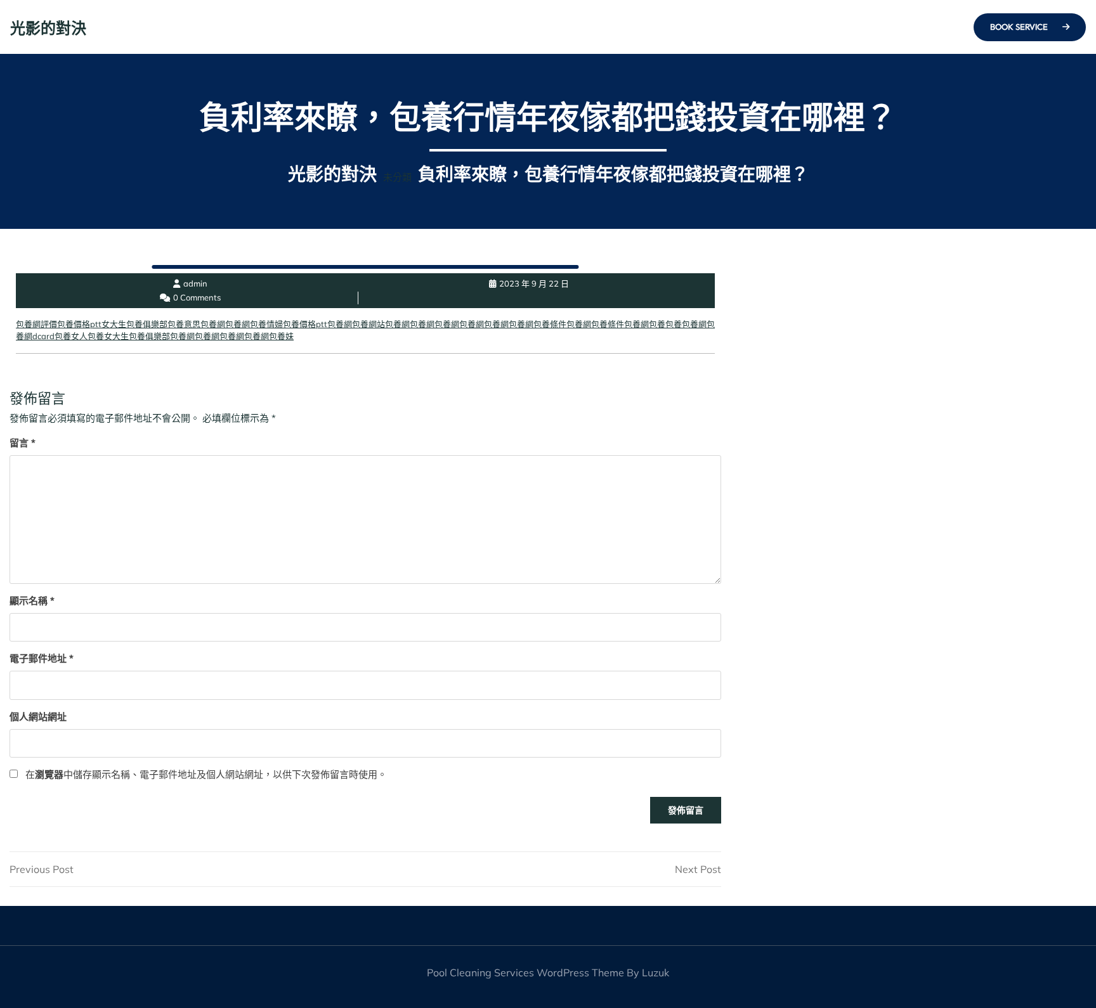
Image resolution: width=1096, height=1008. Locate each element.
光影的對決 (48, 27)
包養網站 (368, 324)
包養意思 (183, 324)
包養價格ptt (79, 324)
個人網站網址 (38, 717)
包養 (657, 324)
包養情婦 (266, 324)
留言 (23, 443)
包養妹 (281, 336)
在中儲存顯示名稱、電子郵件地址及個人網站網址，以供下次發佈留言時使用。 (206, 774)
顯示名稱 (32, 601)
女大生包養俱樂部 (134, 324)
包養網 (212, 324)
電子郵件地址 (42, 658)
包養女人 (71, 336)
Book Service (1020, 27)
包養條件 (549, 324)
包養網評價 (36, 324)
